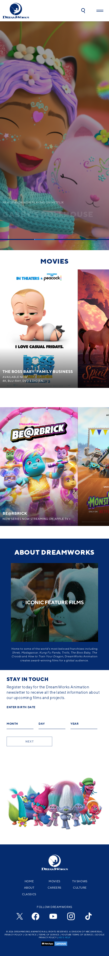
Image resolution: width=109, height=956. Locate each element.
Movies (54, 261)
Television (54, 404)
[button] (83, 10)
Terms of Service (49, 934)
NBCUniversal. (94, 931)
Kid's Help (64, 937)
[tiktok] (89, 916)
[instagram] (71, 916)
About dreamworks (54, 552)
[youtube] (53, 916)
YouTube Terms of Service (77, 934)
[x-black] (19, 916)
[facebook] (35, 916)
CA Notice (31, 934)
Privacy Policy (14, 934)
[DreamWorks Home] (16, 11)
